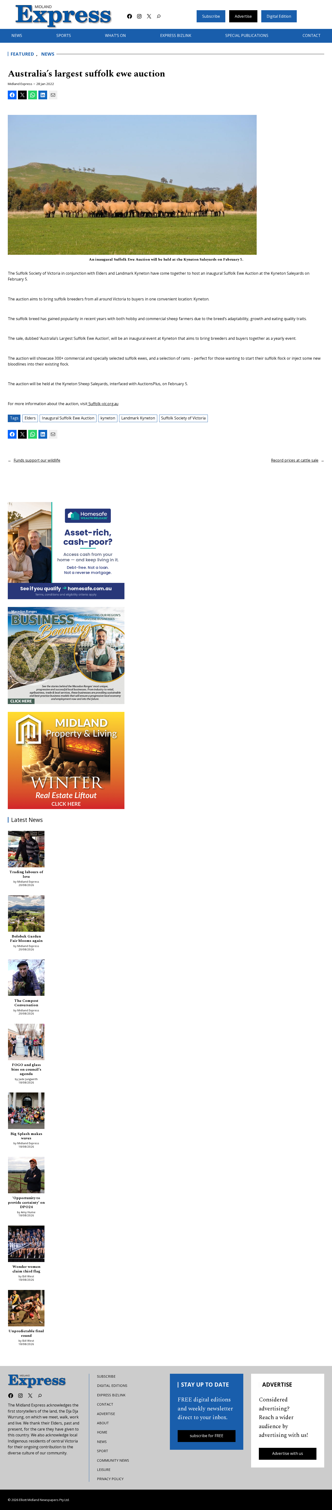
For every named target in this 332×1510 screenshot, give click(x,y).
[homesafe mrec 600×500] (66, 550)
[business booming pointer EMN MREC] (66, 655)
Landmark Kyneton (138, 418)
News (47, 54)
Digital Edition (279, 16)
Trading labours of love (26, 874)
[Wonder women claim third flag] (26, 1245)
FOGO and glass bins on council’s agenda (26, 1069)
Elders (30, 418)
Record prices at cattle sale (294, 460)
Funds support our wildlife (37, 460)
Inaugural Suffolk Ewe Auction (68, 418)
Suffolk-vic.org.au (102, 403)
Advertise (243, 16)
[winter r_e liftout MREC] (66, 760)
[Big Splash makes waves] (26, 1111)
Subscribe (211, 16)
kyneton (107, 418)
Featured (22, 54)
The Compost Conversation (26, 1003)
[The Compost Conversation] (26, 978)
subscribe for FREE (206, 1435)
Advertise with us (287, 1453)
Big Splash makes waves (26, 1136)
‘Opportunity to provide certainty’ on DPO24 (26, 1202)
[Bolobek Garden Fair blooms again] (26, 914)
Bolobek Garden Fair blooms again (26, 938)
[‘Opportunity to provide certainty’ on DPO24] (26, 1176)
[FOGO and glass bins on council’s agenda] (26, 1043)
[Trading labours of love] (26, 850)
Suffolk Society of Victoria (183, 418)
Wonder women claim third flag (26, 1269)
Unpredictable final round (26, 1333)
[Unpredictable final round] (26, 1309)
